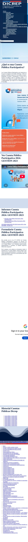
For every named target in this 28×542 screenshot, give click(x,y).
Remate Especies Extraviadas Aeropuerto (11, 511)
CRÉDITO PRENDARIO (8, 23)
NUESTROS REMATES (11, 30)
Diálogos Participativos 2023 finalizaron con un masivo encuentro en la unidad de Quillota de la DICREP (14, 476)
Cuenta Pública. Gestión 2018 (10, 419)
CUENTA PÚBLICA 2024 (8, 471)
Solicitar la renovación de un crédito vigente (12, 528)
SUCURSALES (6, 35)
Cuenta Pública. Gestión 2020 (10, 418)
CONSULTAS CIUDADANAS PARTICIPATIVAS (14, 465)
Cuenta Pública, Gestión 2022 (10, 417)
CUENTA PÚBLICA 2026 (8, 473)
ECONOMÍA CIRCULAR (11, 31)
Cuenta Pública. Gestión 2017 (10, 420)
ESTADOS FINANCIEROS (9, 485)
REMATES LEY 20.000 (8, 519)
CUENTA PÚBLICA (7, 467)
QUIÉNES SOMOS (10, 13)
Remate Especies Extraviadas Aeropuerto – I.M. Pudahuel (15, 512)
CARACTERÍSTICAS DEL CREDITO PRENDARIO (16, 24)
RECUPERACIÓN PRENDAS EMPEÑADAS (13, 510)
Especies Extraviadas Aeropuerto (10, 484)
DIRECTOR (8, 14)
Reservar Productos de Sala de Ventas (11, 521)
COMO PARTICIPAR (10, 32)
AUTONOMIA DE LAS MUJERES (10, 453)
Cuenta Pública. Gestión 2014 (10, 423)
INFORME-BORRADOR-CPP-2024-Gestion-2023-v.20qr (13, 224)
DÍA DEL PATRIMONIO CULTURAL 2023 (12, 474)
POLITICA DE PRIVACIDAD (12, 21)
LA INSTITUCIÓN (7, 12)
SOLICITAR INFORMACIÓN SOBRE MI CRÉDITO (16, 26)
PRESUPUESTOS (9, 20)
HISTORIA (8, 18)
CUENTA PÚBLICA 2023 (8, 469)
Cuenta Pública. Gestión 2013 (10, 424)
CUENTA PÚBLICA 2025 (8, 472)
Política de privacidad (7, 503)
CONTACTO (5, 37)
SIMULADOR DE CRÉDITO (9, 522)
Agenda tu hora (6, 450)
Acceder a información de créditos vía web (12, 448)
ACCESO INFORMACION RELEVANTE (12, 449)
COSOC (7, 19)
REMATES (5, 27)
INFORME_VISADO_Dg (6, 225)
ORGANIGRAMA (9, 17)
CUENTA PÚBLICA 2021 (8, 468)
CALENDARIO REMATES (11, 29)
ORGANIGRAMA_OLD (8, 493)
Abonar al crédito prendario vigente (10, 447)
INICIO (4, 11)
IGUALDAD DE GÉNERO (9, 487)
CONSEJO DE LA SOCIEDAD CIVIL (11, 463)
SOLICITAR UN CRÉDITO (11, 25)
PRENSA (5, 36)
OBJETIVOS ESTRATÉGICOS (10, 491)
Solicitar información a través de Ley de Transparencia (14, 526)
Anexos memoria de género (9, 451)
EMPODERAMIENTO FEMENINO (11, 482)
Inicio (4, 446)
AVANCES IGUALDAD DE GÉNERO (11, 454)
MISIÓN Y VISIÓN (10, 16)
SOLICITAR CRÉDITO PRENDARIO (11, 523)
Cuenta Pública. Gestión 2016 (10, 422)
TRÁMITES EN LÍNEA (8, 531)
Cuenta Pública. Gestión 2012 (10, 425)
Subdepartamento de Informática (19, 442)
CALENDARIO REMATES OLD (10, 456)
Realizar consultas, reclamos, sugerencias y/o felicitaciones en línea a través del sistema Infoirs (15, 508)
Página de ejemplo (7, 494)
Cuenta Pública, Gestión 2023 (10, 416)
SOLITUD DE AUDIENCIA (9, 529)
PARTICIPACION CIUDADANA (10, 496)
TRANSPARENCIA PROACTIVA (10, 532)
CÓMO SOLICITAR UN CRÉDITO (10, 462)
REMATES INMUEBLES (11, 33)
